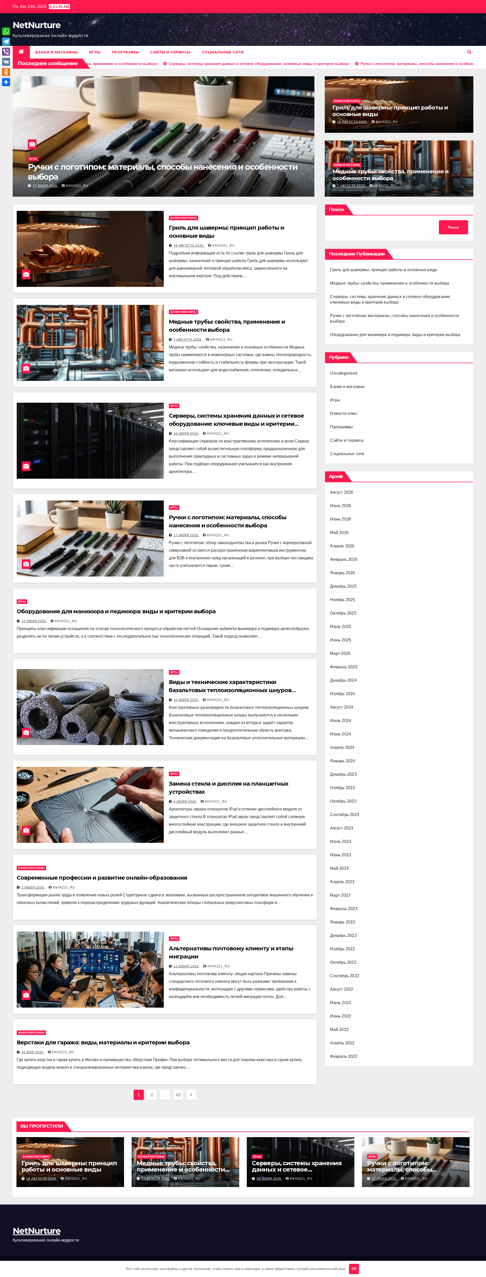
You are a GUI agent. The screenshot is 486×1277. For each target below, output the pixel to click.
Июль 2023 (340, 841)
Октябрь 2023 (343, 801)
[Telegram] (6, 41)
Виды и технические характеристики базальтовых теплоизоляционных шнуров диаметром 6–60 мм (230, 690)
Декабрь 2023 (343, 774)
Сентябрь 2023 (344, 814)
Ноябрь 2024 (342, 694)
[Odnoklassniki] (6, 72)
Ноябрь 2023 (342, 788)
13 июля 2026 (45, 186)
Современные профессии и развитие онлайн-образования (102, 877)
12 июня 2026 (187, 966)
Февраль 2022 (343, 1056)
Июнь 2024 (340, 734)
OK (354, 1269)
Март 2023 (340, 895)
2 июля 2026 (33, 887)
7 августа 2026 (351, 186)
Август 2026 (341, 492)
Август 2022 (341, 989)
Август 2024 (341, 707)
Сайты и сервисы (170, 52)
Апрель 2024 (342, 747)
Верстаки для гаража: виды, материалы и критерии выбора (103, 1042)
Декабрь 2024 (343, 680)
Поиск (336, 209)
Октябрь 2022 (343, 962)
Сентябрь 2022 (344, 976)
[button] (469, 52)
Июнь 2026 (340, 519)
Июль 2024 (340, 720)
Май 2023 (339, 868)
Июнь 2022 (340, 1016)
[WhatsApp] (6, 31)
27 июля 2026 (186, 535)
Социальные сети (223, 52)
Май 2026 (339, 532)
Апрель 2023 (342, 882)
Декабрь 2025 (343, 586)
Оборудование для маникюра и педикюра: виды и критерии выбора (150, 171)
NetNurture (36, 25)
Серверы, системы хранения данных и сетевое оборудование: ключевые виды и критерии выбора (236, 423)
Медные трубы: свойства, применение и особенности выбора (390, 174)
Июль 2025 (340, 626)
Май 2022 (339, 1029)
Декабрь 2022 (343, 935)
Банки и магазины (56, 52)
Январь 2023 (342, 922)
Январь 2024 (342, 761)
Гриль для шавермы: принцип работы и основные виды (390, 111)
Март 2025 (340, 653)
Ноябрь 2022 (342, 949)
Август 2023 (341, 828)
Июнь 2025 (340, 640)
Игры (95, 52)
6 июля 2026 (185, 801)
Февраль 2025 (343, 667)
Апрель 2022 (342, 1043)
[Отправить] (6, 82)
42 (178, 1094)
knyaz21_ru (77, 186)
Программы (125, 52)
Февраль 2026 (343, 559)
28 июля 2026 (186, 433)
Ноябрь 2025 (342, 600)
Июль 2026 (340, 506)
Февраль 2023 (343, 908)
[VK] (6, 62)
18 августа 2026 (352, 122)
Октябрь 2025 (343, 613)
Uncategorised (343, 373)
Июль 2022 (340, 1003)
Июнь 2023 (340, 855)
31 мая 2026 (33, 1052)
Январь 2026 (342, 573)
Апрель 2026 (342, 546)
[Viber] (6, 52)
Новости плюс (343, 413)
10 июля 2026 (186, 700)
